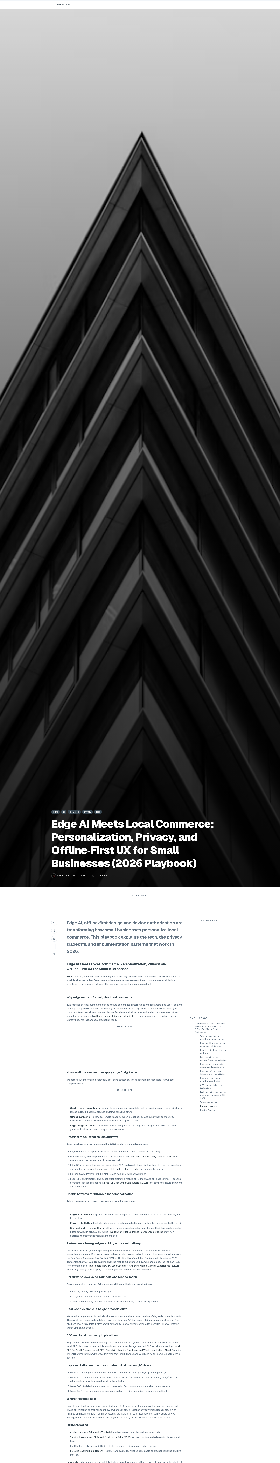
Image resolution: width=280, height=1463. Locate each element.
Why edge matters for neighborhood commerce (212, 1037)
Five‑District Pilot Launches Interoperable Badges (136, 1231)
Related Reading (207, 1110)
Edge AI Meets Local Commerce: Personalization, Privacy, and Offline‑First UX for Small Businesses (210, 1027)
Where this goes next (210, 1102)
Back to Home (64, 4)
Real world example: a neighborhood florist (210, 1079)
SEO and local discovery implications (212, 1086)
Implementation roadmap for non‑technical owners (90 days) (213, 1095)
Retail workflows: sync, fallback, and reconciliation (212, 1072)
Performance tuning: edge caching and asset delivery (213, 1065)
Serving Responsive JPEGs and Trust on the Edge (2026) (100, 1437)
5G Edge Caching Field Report (86, 1451)
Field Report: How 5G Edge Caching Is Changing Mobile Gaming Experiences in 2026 (133, 1265)
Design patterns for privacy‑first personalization (213, 1058)
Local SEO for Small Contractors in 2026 (126, 1182)
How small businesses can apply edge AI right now (212, 1044)
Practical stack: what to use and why (213, 1051)
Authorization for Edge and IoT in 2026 (114, 1016)
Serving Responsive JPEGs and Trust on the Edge (112, 1169)
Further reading (208, 1106)
